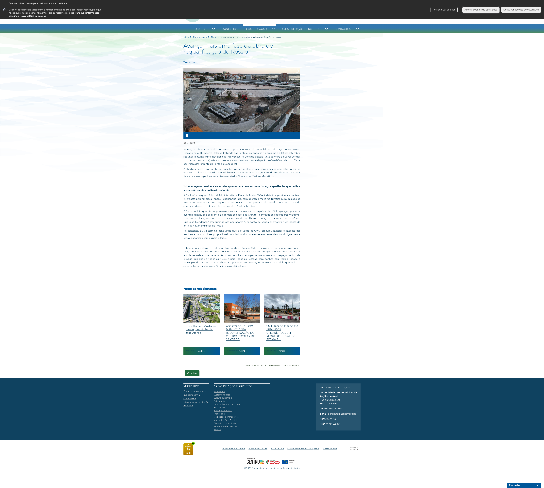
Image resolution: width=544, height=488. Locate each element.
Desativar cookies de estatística (521, 9)
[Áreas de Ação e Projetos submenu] (326, 29)
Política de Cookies (257, 448)
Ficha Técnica (277, 448)
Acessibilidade (330, 448)
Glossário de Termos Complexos (303, 448)
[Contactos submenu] (357, 29)
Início (186, 37)
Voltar (194, 373)
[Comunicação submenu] (273, 29)
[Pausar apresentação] (187, 135)
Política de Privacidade (233, 448)
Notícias (215, 37)
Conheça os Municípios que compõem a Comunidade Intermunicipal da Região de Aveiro (196, 398)
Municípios (230, 29)
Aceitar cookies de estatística (481, 9)
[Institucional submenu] (213, 29)
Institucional (197, 29)
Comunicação (256, 29)
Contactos (343, 29)
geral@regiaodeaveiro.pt (342, 413)
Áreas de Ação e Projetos (300, 29)
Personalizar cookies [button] (444, 9)
